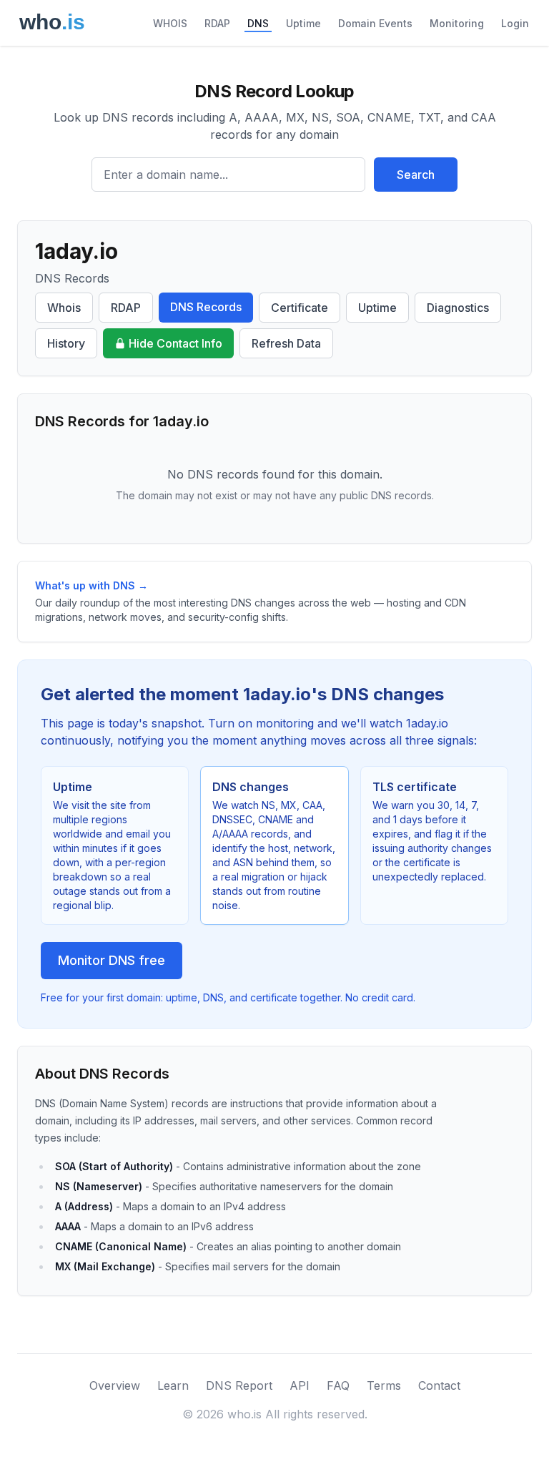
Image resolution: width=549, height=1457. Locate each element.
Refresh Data (286, 343)
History (66, 343)
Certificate (299, 307)
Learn (173, 1385)
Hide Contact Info (175, 343)
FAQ (338, 1385)
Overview (114, 1385)
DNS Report (239, 1385)
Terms (384, 1385)
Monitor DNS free (111, 960)
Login (515, 23)
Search (416, 174)
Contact (439, 1385)
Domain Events (375, 23)
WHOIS (170, 23)
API (300, 1385)
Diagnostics (458, 307)
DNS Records (206, 307)
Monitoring (457, 23)
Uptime (303, 23)
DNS (258, 23)
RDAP (217, 23)
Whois (64, 307)
